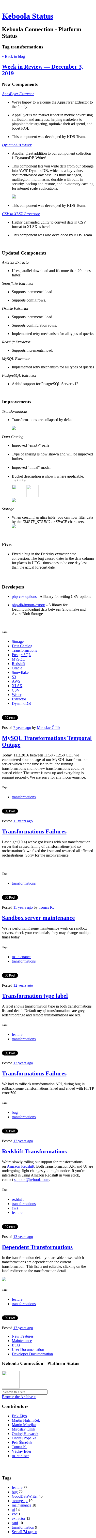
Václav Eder (21, 1451)
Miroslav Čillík (48, 727)
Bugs (16, 1345)
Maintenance (22, 1341)
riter (28, 145)
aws (15, 1208)
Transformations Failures (34, 831)
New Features (22, 1336)
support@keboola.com (31, 1179)
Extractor (19, 699)
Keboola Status (27, 16)
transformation (23, 1527)
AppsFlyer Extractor (18, 94)
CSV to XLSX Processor (21, 214)
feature (17, 1034)
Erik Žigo (19, 1416)
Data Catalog (22, 646)
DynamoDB (21, 703)
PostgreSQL (21, 655)
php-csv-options (24, 596)
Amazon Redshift (20, 1166)
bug (15, 1112)
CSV (16, 690)
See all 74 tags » (24, 1532)
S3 (14, 677)
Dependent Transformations (37, 1247)
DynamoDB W (13, 145)
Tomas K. (46, 907)
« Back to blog (13, 56)
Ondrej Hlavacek (25, 1434)
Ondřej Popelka (24, 1438)
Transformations (24, 650)
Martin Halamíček (26, 1420)
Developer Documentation (32, 1354)
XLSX (17, 686)
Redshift (18, 664)
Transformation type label (35, 996)
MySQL (18, 659)
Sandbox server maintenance (38, 918)
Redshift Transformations (34, 1151)
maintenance (21, 957)
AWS (16, 681)
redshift (17, 1199)
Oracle (17, 668)
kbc (14, 1514)
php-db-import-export (28, 605)
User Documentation (28, 1349)
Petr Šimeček (22, 1442)
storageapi (20, 1501)
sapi (15, 1523)
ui (13, 1510)
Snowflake (20, 672)
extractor (18, 1518)
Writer (16, 695)
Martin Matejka (24, 1425)
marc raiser (20, 1456)
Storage (18, 641)
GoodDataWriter (25, 1496)
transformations (24, 797)
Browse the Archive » (19, 1397)
